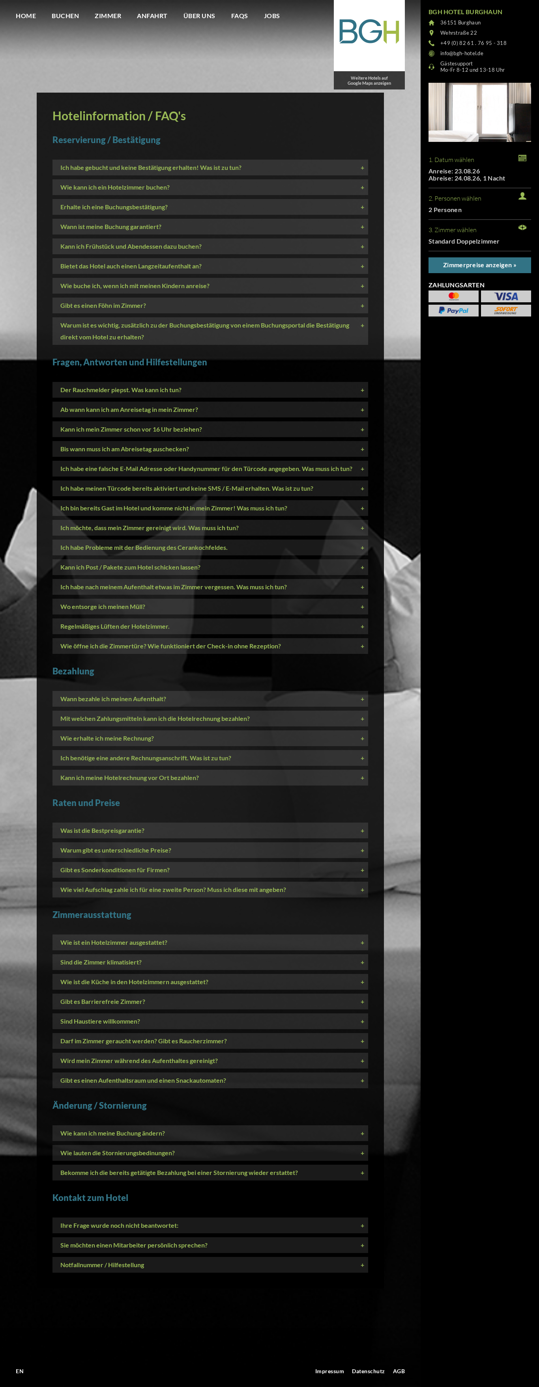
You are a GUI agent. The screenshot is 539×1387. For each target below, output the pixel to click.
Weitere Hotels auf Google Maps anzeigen (369, 80)
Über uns (199, 15)
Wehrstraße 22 (458, 33)
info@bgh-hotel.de (461, 53)
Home (26, 15)
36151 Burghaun (460, 22)
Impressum (329, 1371)
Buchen (65, 15)
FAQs (239, 15)
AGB (399, 1371)
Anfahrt (152, 15)
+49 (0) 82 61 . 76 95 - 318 (473, 43)
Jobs (272, 15)
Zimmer (108, 15)
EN (20, 1371)
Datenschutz (368, 1371)
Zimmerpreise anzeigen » (480, 264)
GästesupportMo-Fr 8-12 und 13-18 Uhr (472, 66)
